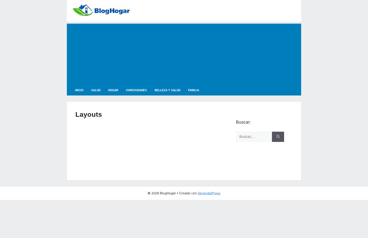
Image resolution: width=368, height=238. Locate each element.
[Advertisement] (184, 53)
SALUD (96, 90)
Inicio (79, 90)
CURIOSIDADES (136, 90)
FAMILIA (193, 90)
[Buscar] (278, 137)
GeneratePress (209, 193)
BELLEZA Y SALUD (167, 90)
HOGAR (113, 90)
